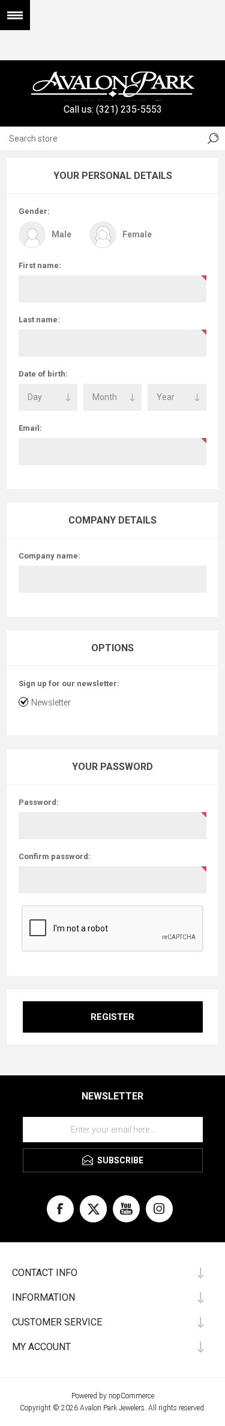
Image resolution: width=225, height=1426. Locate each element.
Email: (30, 428)
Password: (39, 802)
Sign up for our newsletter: (69, 683)
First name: (40, 265)
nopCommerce (131, 1396)
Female (137, 234)
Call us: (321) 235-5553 (113, 109)
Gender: (34, 211)
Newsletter (51, 702)
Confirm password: (55, 856)
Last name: (39, 319)
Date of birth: (43, 373)
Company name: (49, 555)
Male (61, 234)
